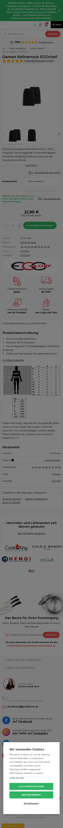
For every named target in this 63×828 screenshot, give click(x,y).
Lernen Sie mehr (16, 778)
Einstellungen (31, 803)
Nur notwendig (31, 795)
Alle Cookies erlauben (31, 786)
